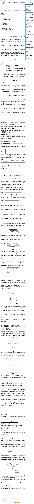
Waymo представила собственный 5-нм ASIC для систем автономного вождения (29, 15)
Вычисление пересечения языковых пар (5, 27)
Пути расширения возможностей (4, 24)
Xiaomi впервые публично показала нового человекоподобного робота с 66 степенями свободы (29, 44)
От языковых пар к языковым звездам (5, 28)
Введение (2, 13)
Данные (3, 2)
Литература (2, 32)
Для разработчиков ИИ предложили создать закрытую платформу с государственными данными (29, 18)
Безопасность (15, 2)
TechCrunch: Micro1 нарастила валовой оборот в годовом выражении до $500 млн (29, 24)
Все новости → (32, 59)
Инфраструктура (23, 2)
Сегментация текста (3, 18)
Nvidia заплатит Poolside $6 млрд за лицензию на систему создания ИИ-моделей (29, 21)
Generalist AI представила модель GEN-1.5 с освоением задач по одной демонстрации (29, 47)
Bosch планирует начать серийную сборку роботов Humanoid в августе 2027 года (29, 32)
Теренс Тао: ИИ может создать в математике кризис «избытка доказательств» (29, 52)
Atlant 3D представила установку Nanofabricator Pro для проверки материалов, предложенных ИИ (29, 55)
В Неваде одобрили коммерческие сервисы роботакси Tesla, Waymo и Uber (29, 27)
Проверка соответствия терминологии (5, 17)
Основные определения (4, 14)
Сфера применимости (3, 22)
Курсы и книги (30, 2)
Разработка (9, 2)
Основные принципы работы (4, 23)
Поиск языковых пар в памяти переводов (5, 19)
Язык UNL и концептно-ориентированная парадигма (7, 29)
